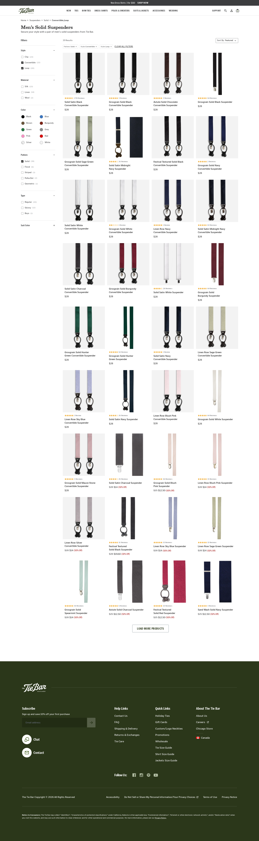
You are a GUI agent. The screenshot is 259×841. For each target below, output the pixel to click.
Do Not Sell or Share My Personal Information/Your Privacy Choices (159, 797)
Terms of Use (210, 797)
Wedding (173, 10)
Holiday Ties (162, 715)
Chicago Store (204, 728)
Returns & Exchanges (127, 735)
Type (23, 195)
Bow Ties (86, 10)
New (69, 10)
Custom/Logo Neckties (169, 728)
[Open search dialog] (226, 11)
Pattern (24, 154)
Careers (200, 722)
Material (24, 80)
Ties (76, 10)
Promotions (162, 735)
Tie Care (119, 741)
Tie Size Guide (163, 747)
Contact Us (121, 715)
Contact (38, 752)
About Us (201, 715)
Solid (46, 20)
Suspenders (35, 20)
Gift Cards (161, 722)
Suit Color (25, 225)
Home (23, 20)
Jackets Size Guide (166, 760)
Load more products (150, 628)
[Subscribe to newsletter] (91, 722)
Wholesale (161, 741)
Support (216, 10)
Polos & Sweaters (121, 10)
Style (23, 50)
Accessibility (112, 797)
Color (23, 109)
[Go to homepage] (26, 11)
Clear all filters (124, 47)
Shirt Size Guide (164, 754)
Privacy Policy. (160, 818)
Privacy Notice (229, 797)
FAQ (116, 722)
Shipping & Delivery (126, 728)
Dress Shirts (101, 10)
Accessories (159, 10)
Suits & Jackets (141, 10)
